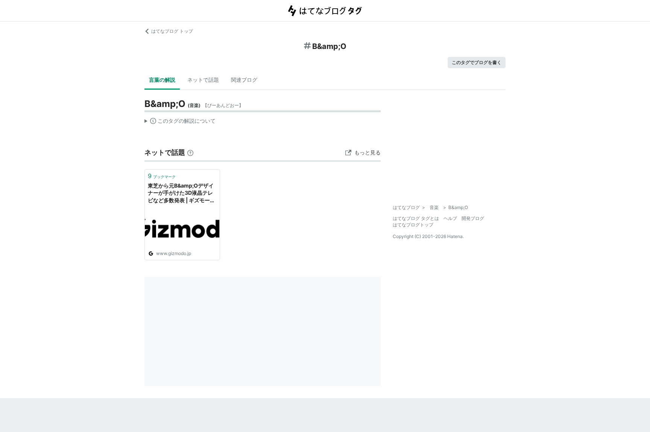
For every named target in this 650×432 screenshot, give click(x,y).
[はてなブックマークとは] (190, 152)
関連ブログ (244, 79)
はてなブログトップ (413, 224)
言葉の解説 (162, 79)
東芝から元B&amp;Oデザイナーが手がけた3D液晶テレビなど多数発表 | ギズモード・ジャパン (181, 193)
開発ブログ (473, 218)
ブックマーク (162, 176)
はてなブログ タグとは (416, 218)
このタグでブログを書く (476, 62)
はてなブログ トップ (172, 31)
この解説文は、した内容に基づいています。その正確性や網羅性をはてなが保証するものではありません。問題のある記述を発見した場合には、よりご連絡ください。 (180, 122)
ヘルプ (450, 218)
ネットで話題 (203, 79)
